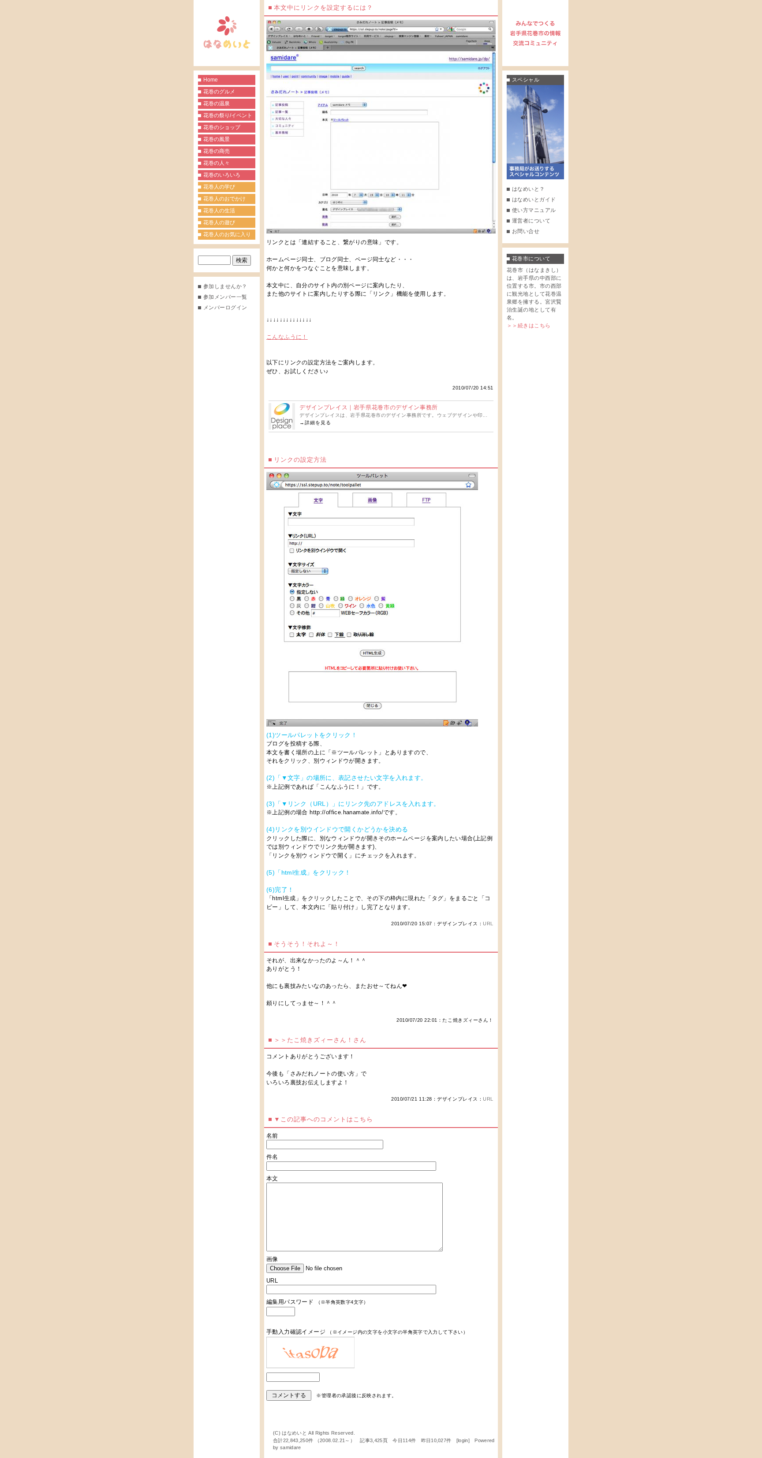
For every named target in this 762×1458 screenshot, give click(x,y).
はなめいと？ (528, 189)
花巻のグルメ (219, 92)
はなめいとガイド (534, 200)
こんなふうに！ (287, 337)
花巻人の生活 (219, 211)
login (463, 1440)
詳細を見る (318, 422)
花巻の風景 (216, 139)
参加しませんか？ (225, 286)
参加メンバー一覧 (225, 297)
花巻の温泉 (216, 103)
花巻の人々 (216, 163)
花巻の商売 (216, 151)
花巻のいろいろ (221, 175)
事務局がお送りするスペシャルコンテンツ (535, 132)
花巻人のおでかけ (224, 199)
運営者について (531, 221)
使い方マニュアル (534, 210)
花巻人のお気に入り (227, 234)
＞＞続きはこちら (529, 326)
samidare (290, 1447)
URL (488, 923)
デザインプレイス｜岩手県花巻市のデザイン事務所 (368, 407)
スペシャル (525, 80)
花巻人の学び (219, 187)
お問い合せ (525, 231)
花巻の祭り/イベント (227, 115)
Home (210, 80)
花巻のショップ (221, 127)
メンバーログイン (225, 307)
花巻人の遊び (219, 222)
